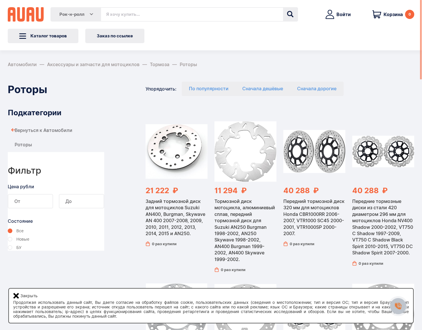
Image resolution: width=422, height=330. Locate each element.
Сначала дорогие (316, 88)
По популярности (209, 88)
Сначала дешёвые (262, 88)
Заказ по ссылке (115, 36)
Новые (22, 239)
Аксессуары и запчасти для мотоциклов (93, 64)
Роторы (188, 64)
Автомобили (22, 64)
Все (20, 231)
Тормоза (159, 64)
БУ (19, 247)
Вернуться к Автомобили (43, 130)
